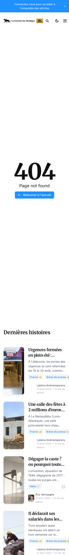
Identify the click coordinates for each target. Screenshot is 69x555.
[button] (47, 21)
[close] (65, 6)
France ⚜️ (36, 377)
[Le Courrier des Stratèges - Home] (23, 20)
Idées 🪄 (35, 486)
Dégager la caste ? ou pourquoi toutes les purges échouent (46, 464)
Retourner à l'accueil (37, 195)
